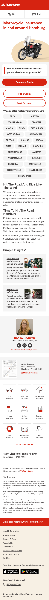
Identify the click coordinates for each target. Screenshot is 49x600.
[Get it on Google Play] (29, 571)
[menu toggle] (44, 5)
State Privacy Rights (11, 554)
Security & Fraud (9, 539)
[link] (12, 4)
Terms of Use (8, 547)
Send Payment (24, 103)
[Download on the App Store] (11, 571)
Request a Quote (24, 82)
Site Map (6, 558)
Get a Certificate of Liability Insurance (24, 350)
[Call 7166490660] (19, 345)
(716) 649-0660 (26, 471)
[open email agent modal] (24, 345)
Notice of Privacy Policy (12, 551)
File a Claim (24, 94)
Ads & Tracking (9, 535)
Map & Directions (30, 373)
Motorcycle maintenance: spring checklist (15, 261)
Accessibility (8, 543)
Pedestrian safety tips (12, 290)
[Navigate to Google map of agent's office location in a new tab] (30, 345)
